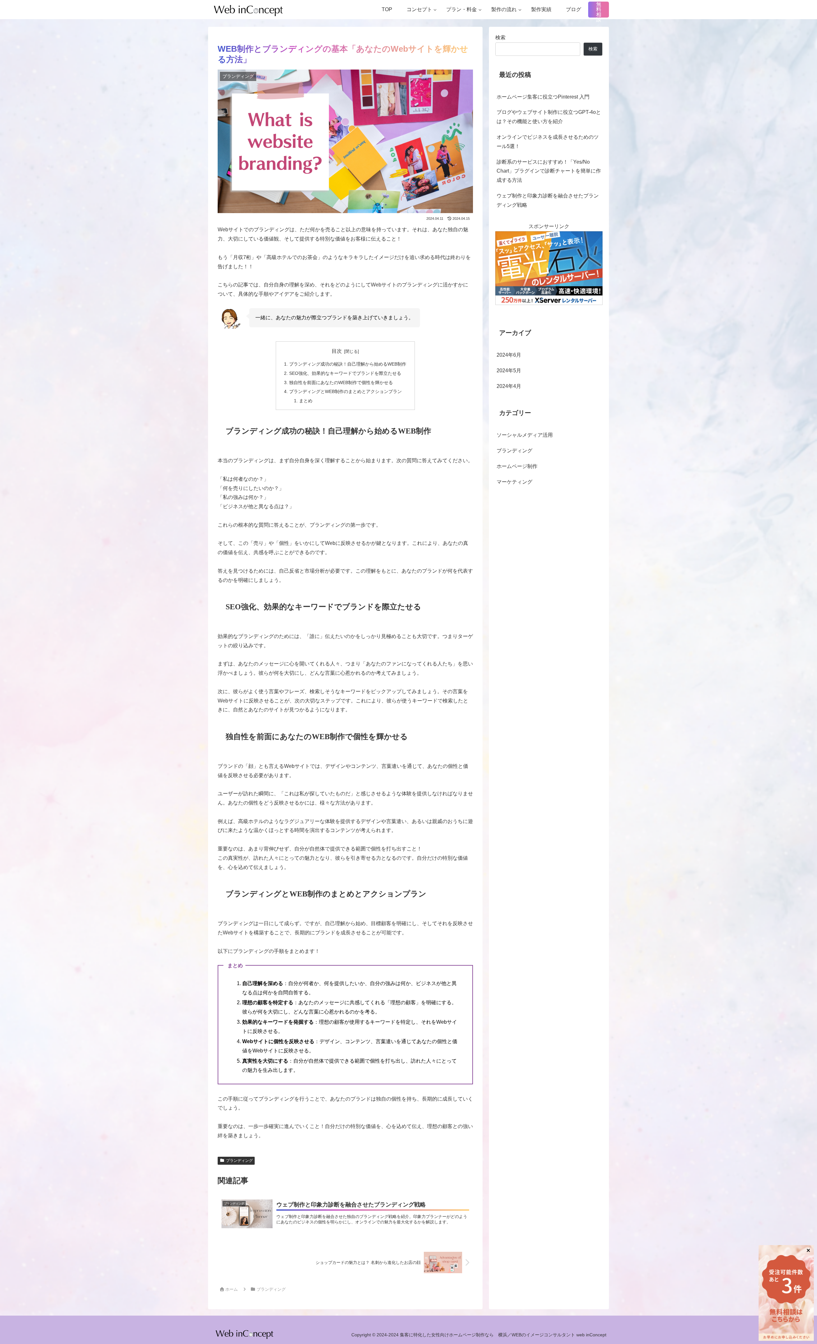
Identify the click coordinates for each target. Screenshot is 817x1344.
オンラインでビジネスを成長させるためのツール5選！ (548, 141)
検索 (500, 37)
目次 (337, 351)
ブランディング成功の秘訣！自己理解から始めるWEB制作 (347, 364)
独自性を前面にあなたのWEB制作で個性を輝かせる (341, 382)
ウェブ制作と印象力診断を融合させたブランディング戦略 (548, 200)
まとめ (305, 400)
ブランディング (239, 1160)
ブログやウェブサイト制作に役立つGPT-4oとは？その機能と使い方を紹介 (549, 116)
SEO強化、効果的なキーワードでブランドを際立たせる (345, 373)
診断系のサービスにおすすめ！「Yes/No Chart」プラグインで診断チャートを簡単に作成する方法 (549, 171)
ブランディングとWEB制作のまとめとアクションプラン (345, 391)
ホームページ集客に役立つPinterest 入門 (543, 97)
